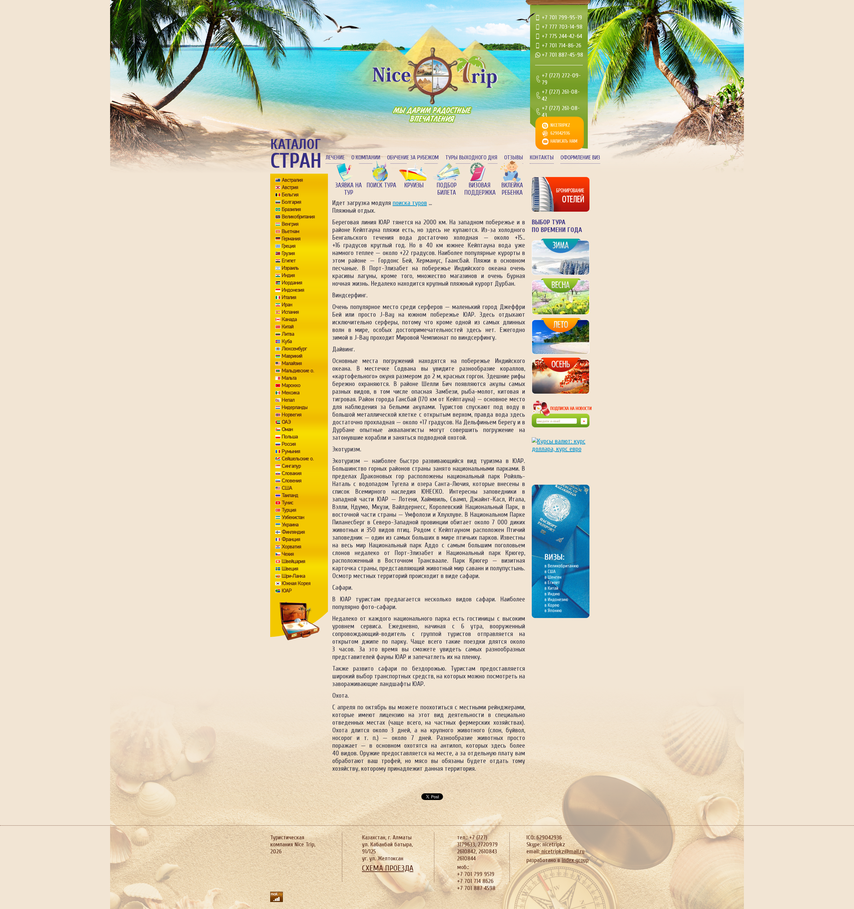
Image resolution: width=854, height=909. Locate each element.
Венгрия (290, 224)
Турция (289, 510)
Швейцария (293, 561)
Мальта (289, 378)
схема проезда (387, 868)
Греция (289, 246)
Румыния (291, 451)
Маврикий (292, 356)
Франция (291, 539)
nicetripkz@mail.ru (562, 851)
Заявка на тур (348, 189)
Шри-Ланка (293, 576)
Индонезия (293, 290)
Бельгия (290, 195)
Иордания (292, 283)
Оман (287, 429)
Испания (290, 312)
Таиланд (290, 495)
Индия (288, 275)
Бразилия (291, 209)
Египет (289, 261)
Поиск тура (381, 185)
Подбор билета (447, 189)
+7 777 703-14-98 (562, 26)
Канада (289, 319)
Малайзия (292, 363)
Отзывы (513, 157)
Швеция (290, 569)
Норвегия (292, 415)
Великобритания (298, 217)
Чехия (288, 554)
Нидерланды (295, 407)
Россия (289, 444)
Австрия (290, 187)
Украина (290, 525)
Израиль (290, 268)
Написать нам (563, 141)
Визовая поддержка (479, 189)
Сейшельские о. (298, 459)
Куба (287, 341)
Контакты (542, 157)
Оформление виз (580, 157)
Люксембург (294, 349)
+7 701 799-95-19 (562, 17)
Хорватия (291, 547)
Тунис (287, 503)
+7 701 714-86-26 (561, 45)
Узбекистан (293, 517)
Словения (292, 481)
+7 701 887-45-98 (562, 54)
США (287, 488)
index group (575, 860)
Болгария (291, 202)
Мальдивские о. (298, 371)
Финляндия (293, 532)
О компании (365, 157)
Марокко (291, 385)
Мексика (291, 393)
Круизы (414, 185)
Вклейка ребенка (512, 189)
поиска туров (410, 203)
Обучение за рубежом (413, 157)
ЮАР (287, 591)
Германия (291, 239)
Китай (288, 327)
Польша (290, 437)
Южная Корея (296, 583)
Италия (289, 297)
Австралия (292, 180)
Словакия (292, 473)
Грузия (288, 253)
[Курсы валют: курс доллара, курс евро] (560, 455)
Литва (288, 334)
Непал (288, 400)
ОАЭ (286, 422)
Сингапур (291, 466)
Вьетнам (290, 231)
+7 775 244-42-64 (562, 36)
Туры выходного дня (471, 157)
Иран (287, 305)
